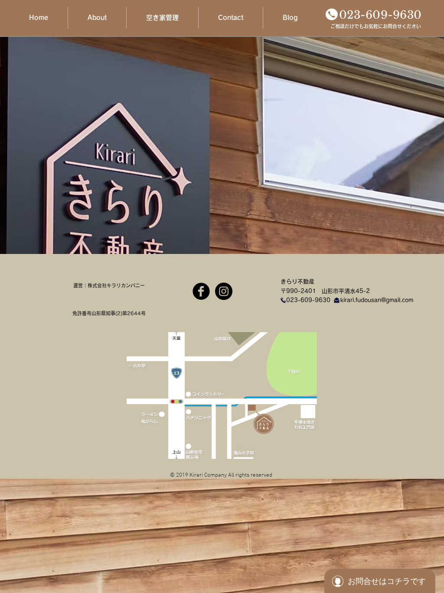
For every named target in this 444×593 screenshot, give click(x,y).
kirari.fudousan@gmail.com (376, 300)
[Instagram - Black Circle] (223, 291)
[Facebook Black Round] (201, 291)
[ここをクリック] (332, 14)
